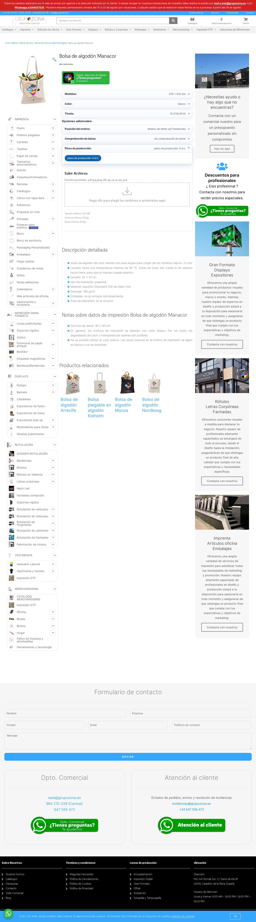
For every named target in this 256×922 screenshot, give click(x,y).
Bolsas (15, 43)
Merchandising (181, 29)
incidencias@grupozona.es (191, 803)
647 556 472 (64, 810)
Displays (93, 29)
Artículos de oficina (48, 29)
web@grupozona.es (64, 798)
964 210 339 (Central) (64, 804)
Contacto (250, 13)
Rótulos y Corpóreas (116, 29)
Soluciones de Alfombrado (235, 29)
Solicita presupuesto (222, 23)
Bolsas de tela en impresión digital (51, 43)
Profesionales (232, 13)
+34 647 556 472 (191, 809)
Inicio (7, 43)
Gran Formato (73, 29)
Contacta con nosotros (222, 344)
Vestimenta (159, 29)
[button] (235, 916)
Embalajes (140, 29)
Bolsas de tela (26, 43)
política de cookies (183, 916)
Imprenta (25, 29)
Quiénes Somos (196, 13)
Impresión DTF (204, 29)
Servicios (215, 13)
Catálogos (192, 23)
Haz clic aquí (222, 148)
